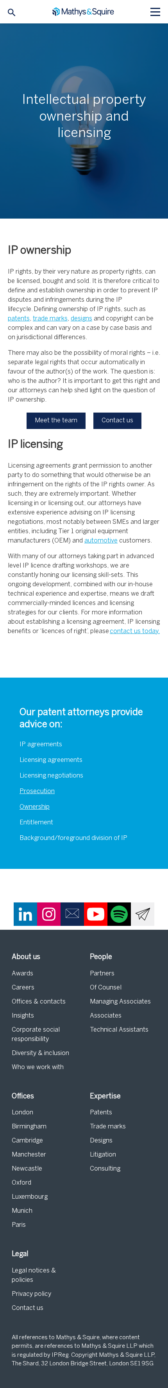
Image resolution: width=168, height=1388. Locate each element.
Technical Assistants (119, 1030)
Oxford (21, 1183)
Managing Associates (120, 1002)
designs (81, 319)
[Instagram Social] (49, 914)
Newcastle (27, 1169)
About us (26, 957)
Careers (23, 988)
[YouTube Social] (95, 914)
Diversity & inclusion (40, 1053)
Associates (106, 1016)
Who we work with (38, 1067)
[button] (56, 421)
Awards (22, 974)
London (22, 1113)
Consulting (105, 1169)
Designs (101, 1141)
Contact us (27, 1308)
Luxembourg (30, 1197)
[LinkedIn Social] (25, 914)
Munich (22, 1211)
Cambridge (27, 1141)
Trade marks (108, 1127)
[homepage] (84, 11)
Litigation (103, 1155)
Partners (102, 974)
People (101, 957)
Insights (23, 1016)
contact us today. (135, 631)
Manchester (29, 1155)
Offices (23, 1096)
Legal (20, 1254)
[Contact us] (72, 914)
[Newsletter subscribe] (142, 914)
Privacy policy (31, 1294)
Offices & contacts (39, 1002)
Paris (19, 1225)
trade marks (50, 319)
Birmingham (29, 1127)
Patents (101, 1113)
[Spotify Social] (119, 914)
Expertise (105, 1096)
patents (19, 319)
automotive (101, 541)
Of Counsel (106, 988)
